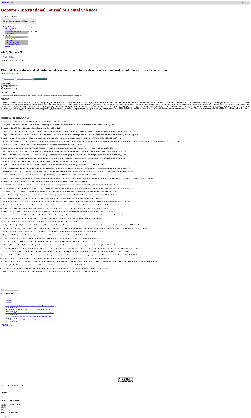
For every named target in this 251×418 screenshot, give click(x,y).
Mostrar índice (9, 26)
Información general (16, 31)
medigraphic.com (10, 39)
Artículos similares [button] (41, 79)
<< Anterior (4, 57)
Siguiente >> (12, 57)
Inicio (10, 40)
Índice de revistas (16, 42)
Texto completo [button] (9, 79)
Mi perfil (7, 46)
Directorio (12, 33)
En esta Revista (35, 31)
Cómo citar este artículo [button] (24, 79)
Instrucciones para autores (18, 37)
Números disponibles (11, 28)
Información (8, 30)
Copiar (3, 406)
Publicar (7, 35)
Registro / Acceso (14, 44)
